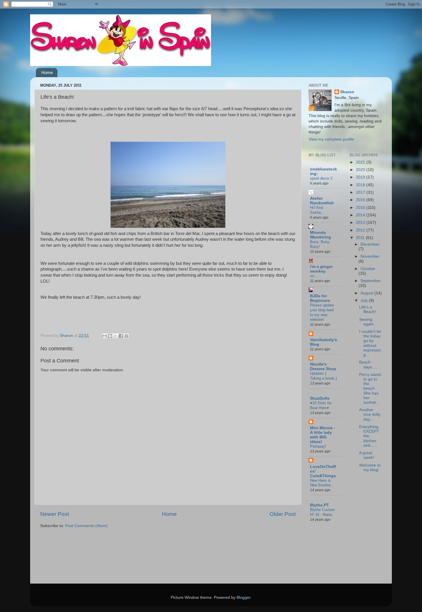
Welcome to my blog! (370, 467)
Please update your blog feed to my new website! (322, 312)
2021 (361, 162)
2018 (361, 185)
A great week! (366, 455)
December (370, 244)
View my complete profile (331, 139)
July (365, 300)
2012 (361, 230)
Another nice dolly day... (369, 414)
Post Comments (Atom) (86, 526)
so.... (314, 276)
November (370, 256)
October (368, 269)
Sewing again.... (368, 321)
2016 (361, 200)
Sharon (347, 92)
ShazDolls (320, 398)
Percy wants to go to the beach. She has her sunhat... (370, 388)
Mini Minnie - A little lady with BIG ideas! (322, 435)
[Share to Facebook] (121, 336)
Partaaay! (318, 446)
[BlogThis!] (110, 336)
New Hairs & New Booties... (322, 482)
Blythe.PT (319, 505)
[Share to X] (115, 336)
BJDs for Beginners (320, 298)
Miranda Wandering (320, 234)
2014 (361, 215)
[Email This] (104, 336)
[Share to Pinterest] (126, 336)
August (367, 293)
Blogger (243, 597)
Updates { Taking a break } (323, 375)
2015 (361, 207)
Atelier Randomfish (322, 200)
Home (47, 72)
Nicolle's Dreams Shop (323, 366)
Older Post (283, 514)
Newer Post (54, 514)
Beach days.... (368, 364)
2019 (361, 177)
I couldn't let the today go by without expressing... (370, 343)
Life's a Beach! (367, 309)
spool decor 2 (321, 178)
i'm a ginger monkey (321, 269)
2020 (361, 170)
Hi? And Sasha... (317, 210)
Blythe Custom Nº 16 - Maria (322, 512)
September (371, 281)
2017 (361, 192)
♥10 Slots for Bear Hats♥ (321, 405)
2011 (361, 238)
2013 (361, 222)
